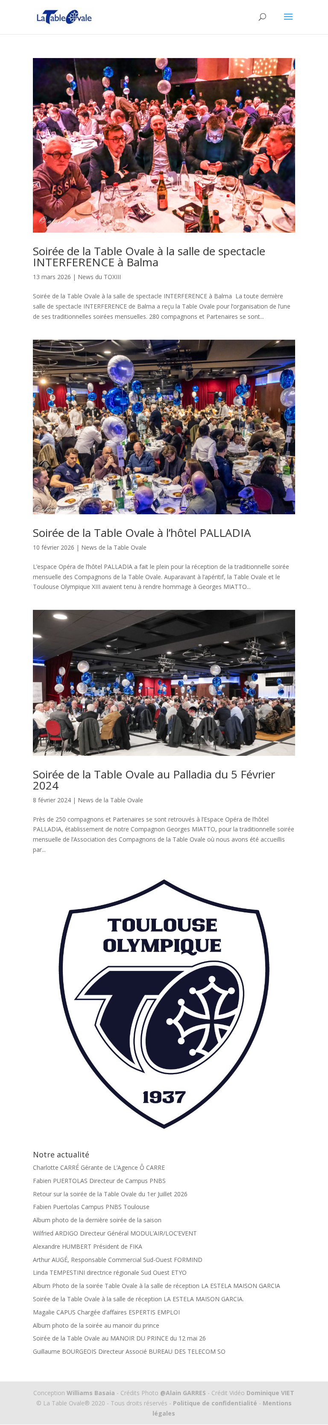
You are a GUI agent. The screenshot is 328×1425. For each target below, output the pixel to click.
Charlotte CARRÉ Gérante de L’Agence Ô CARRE (99, 1167)
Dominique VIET (270, 1393)
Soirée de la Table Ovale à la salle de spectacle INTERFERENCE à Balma (149, 256)
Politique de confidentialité (215, 1403)
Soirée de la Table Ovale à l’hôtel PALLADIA (142, 532)
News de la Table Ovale (113, 547)
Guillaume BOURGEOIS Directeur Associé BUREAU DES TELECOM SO (129, 1351)
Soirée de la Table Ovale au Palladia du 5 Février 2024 (154, 779)
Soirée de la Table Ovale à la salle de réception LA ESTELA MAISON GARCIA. (138, 1299)
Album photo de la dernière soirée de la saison (97, 1220)
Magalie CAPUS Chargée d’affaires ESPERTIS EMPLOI (106, 1312)
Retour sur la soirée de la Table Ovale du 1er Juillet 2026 (110, 1194)
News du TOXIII (99, 277)
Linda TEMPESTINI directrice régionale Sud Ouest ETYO (110, 1272)
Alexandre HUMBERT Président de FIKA (87, 1246)
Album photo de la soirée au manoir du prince (96, 1325)
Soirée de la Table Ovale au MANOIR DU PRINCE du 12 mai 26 (119, 1338)
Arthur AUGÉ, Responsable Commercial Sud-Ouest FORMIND (117, 1260)
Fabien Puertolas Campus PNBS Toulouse (91, 1207)
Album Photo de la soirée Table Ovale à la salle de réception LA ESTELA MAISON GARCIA (156, 1286)
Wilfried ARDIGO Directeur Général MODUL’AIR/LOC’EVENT (115, 1233)
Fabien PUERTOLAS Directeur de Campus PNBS (99, 1181)
